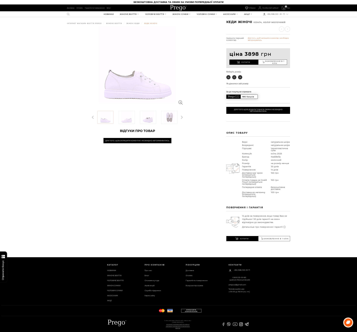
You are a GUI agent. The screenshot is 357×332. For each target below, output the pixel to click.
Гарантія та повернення (95, 8)
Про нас (148, 270)
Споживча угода (152, 280)
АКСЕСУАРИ (229, 14)
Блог (109, 8)
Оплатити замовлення (191, 310)
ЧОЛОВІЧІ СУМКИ (206, 14)
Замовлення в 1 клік (274, 62)
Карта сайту (150, 295)
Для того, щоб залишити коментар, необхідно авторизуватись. (137, 140)
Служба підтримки (153, 290)
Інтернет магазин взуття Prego (178, 324)
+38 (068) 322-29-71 (242, 270)
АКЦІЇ (247, 14)
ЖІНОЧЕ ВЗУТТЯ (128, 14)
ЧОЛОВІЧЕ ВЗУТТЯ (154, 14)
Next (182, 117)
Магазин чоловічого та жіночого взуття (178, 327)
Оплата (80, 8)
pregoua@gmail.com (237, 285)
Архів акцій (150, 285)
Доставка (70, 8)
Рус (288, 8)
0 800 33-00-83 (239, 277)
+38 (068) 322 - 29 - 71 (276, 14)
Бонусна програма (194, 285)
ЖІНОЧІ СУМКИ (180, 14)
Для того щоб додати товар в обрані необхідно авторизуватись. (258, 110)
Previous (93, 117)
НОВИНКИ (109, 14)
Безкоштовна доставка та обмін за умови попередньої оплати (179, 2)
